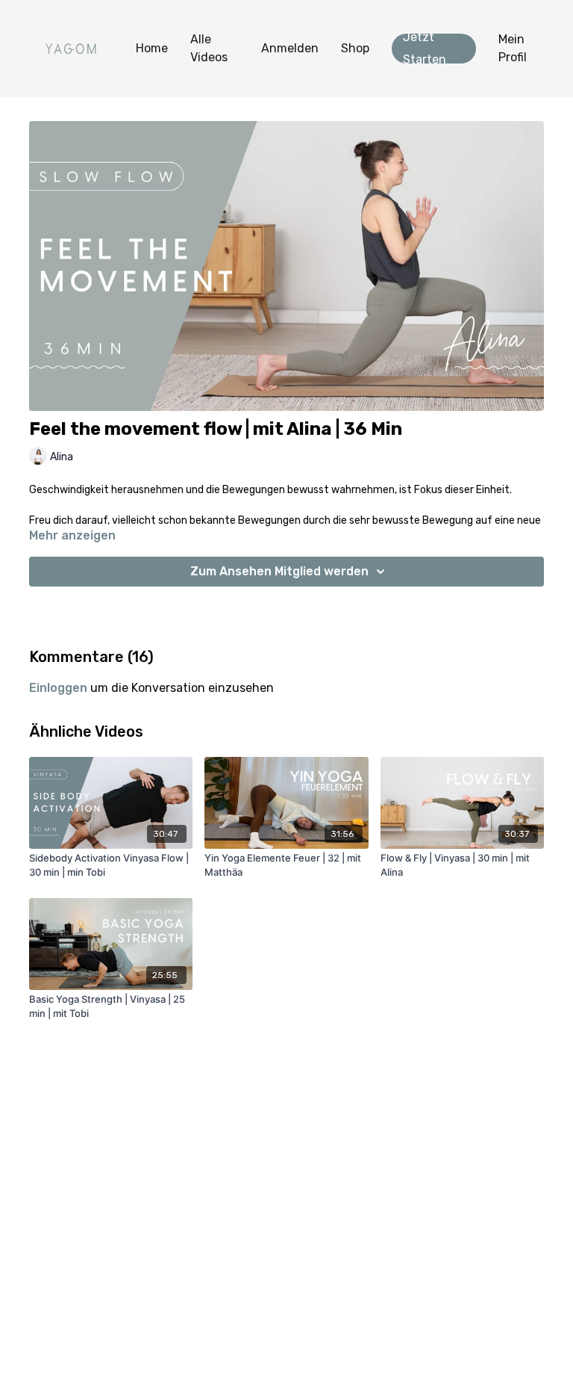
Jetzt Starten (424, 49)
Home (152, 48)
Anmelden (290, 48)
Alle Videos (209, 48)
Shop (355, 48)
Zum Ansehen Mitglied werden (279, 571)
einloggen (58, 688)
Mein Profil (512, 48)
